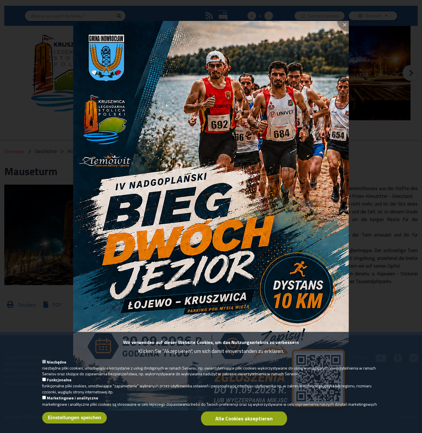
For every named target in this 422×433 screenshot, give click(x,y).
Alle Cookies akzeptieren (244, 418)
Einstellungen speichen (74, 417)
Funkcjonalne (59, 380)
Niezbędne (56, 362)
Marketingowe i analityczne (72, 398)
